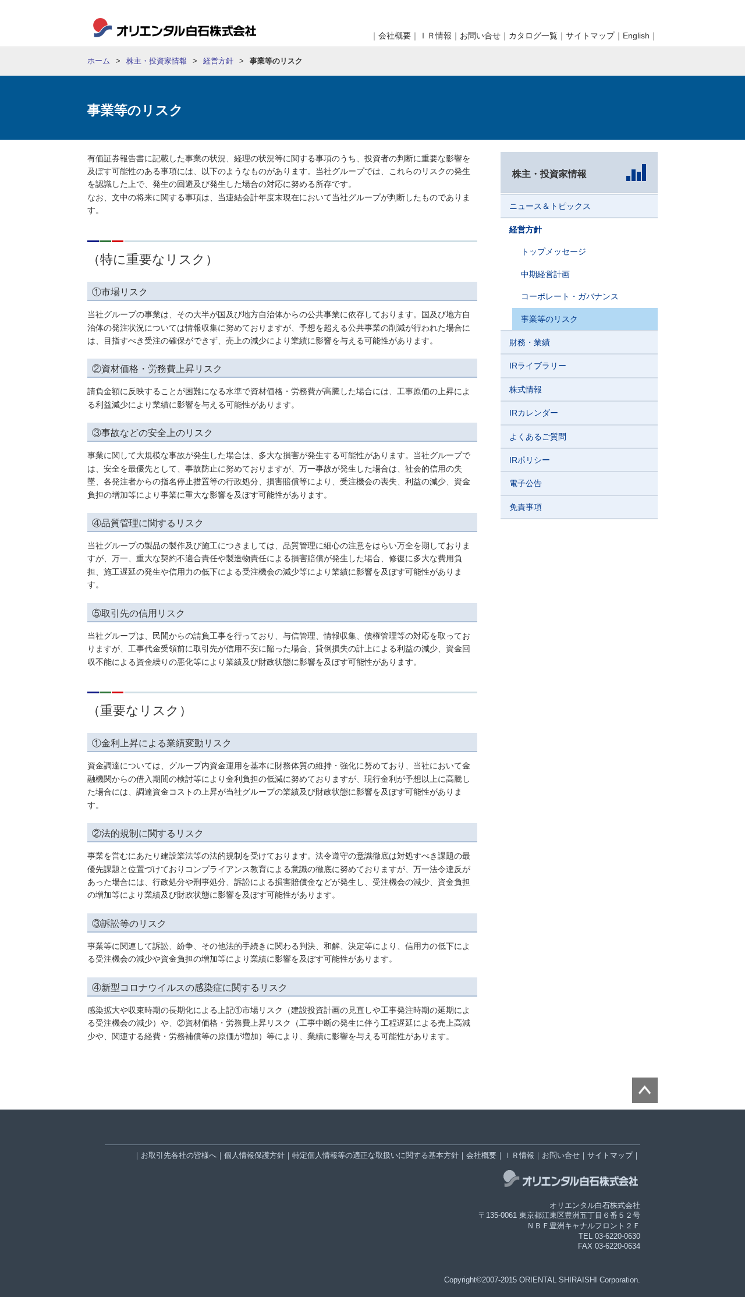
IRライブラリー (537, 365)
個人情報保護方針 (254, 1155)
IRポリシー (529, 460)
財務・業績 (529, 342)
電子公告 (525, 483)
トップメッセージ (553, 251)
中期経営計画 (545, 274)
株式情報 (525, 389)
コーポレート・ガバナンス (570, 296)
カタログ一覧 (533, 35)
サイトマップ (590, 35)
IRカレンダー (533, 412)
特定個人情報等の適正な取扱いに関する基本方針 (375, 1155)
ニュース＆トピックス (550, 206)
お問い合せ (480, 35)
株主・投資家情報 (156, 60)
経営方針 (218, 60)
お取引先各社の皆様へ (179, 1155)
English (636, 35)
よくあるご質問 (537, 436)
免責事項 (525, 507)
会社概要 (394, 35)
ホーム (98, 60)
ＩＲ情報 (435, 35)
